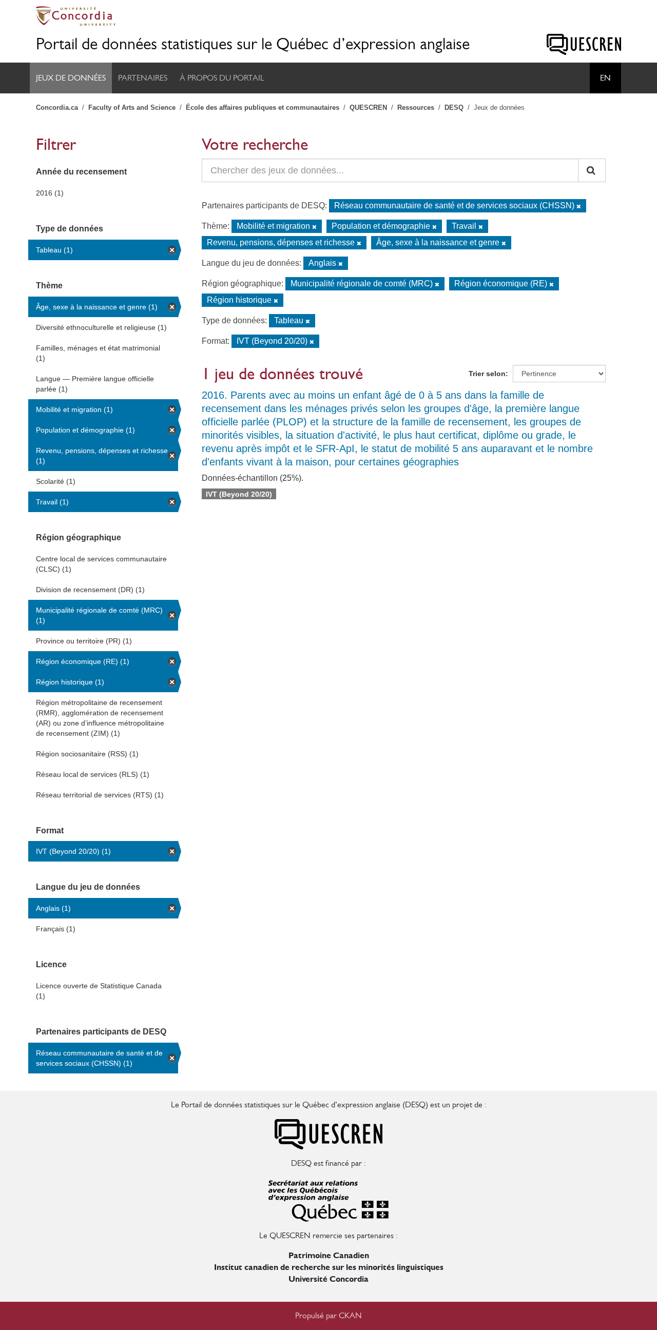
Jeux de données (71, 78)
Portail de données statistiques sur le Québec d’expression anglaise (253, 43)
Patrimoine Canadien (328, 1255)
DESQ (454, 107)
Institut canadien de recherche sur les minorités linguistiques (328, 1267)
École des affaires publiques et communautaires (262, 107)
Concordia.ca (57, 107)
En (605, 78)
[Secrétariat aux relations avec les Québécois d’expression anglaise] (328, 1199)
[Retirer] (578, 206)
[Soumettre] (592, 170)
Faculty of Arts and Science (132, 107)
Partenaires (142, 78)
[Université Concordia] (328, 16)
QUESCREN (368, 107)
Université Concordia (328, 1279)
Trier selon (487, 373)
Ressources (415, 107)
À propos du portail (222, 78)
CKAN (350, 1315)
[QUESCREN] (584, 44)
